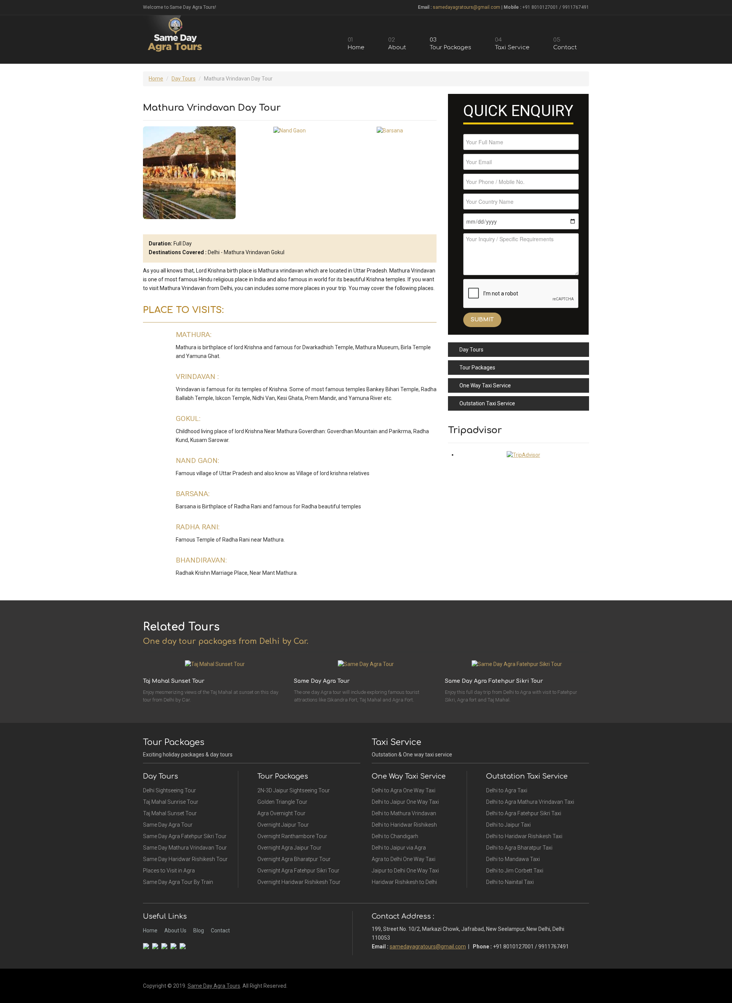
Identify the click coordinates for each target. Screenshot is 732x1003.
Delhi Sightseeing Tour (169, 790)
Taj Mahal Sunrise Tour (170, 802)
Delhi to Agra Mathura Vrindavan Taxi (530, 802)
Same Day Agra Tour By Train (178, 882)
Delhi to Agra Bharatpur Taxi (519, 848)
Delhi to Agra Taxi (506, 790)
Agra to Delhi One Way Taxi (403, 859)
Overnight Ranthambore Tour (292, 836)
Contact (220, 930)
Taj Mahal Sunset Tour (170, 813)
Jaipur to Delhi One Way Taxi (405, 871)
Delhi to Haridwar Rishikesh (404, 825)
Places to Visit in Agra (169, 871)
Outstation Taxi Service (487, 403)
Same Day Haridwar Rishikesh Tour (185, 859)
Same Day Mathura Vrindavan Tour (185, 848)
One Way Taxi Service (485, 385)
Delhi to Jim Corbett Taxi (514, 871)
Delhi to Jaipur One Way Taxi (405, 802)
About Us (175, 930)
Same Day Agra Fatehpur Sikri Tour (184, 836)
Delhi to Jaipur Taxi (508, 825)
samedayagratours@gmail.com (466, 7)
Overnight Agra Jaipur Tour (289, 848)
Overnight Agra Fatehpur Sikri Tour (298, 871)
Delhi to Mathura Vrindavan (404, 813)
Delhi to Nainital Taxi (510, 882)
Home (156, 79)
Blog (198, 930)
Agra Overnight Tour (281, 813)
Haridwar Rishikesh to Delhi (404, 882)
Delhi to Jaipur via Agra (399, 848)
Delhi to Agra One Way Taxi (403, 790)
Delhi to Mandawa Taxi (513, 859)
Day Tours (184, 79)
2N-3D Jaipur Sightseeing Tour (293, 790)
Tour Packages (477, 367)
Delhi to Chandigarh (395, 836)
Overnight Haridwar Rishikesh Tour (298, 882)
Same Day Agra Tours (214, 986)
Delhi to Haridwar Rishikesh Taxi (524, 836)
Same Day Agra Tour (168, 825)
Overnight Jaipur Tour (283, 825)
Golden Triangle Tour (282, 802)
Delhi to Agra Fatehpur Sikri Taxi (523, 813)
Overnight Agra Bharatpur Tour (294, 859)
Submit (482, 320)
